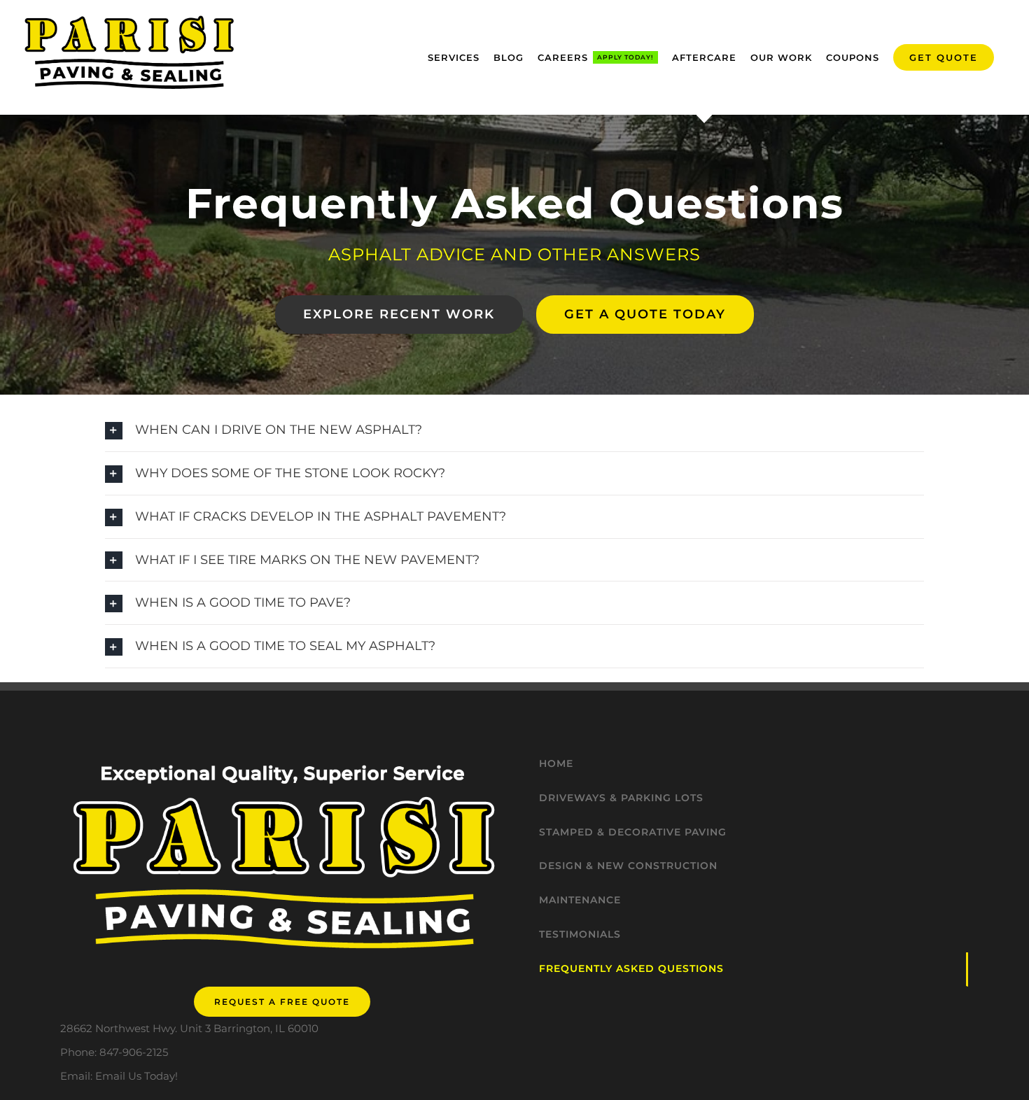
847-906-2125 (133, 1052)
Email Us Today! (136, 1076)
